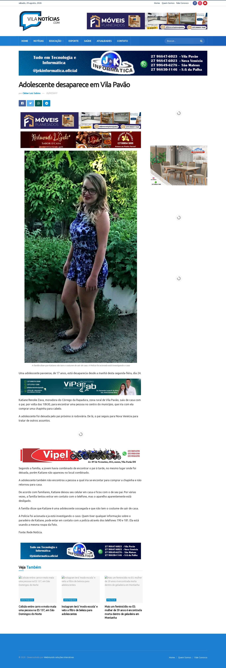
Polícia (111, 600)
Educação (55, 41)
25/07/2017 (51, 93)
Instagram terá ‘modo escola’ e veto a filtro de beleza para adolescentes (79, 610)
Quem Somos (168, 3)
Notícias (39, 41)
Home (157, 3)
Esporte (74, 41)
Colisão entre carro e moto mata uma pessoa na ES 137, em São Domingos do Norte (37, 610)
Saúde (87, 41)
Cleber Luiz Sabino (32, 93)
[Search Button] (202, 41)
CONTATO (122, 41)
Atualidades (104, 41)
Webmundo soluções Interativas (59, 657)
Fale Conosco (182, 3)
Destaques (27, 600)
